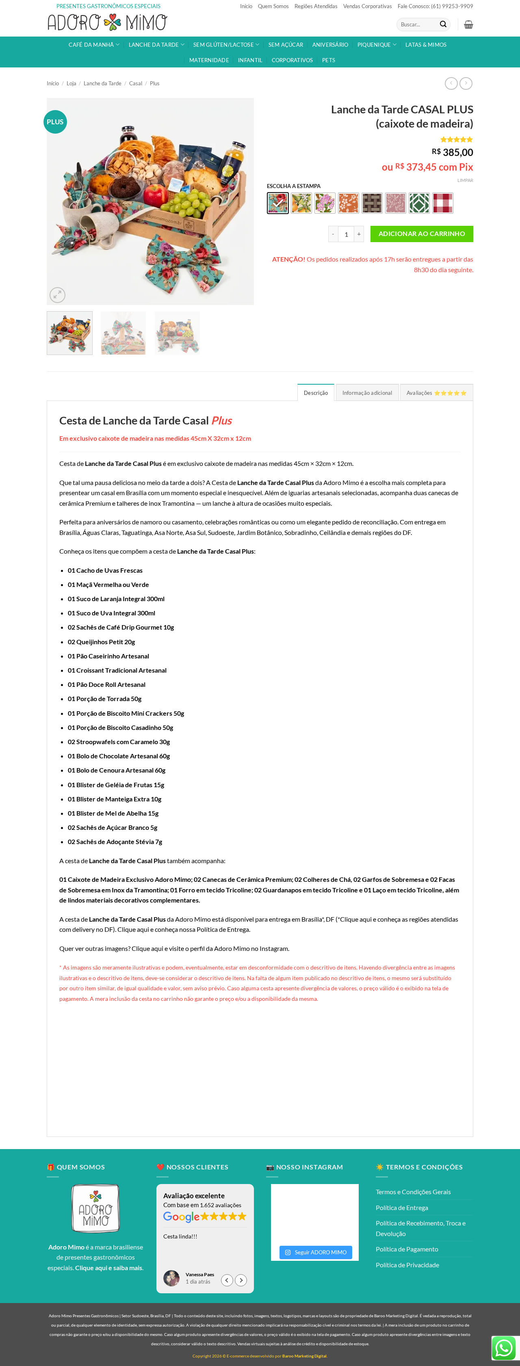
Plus (155, 83)
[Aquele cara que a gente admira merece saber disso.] (337, 1201)
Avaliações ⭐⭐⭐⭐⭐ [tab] (437, 393)
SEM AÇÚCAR (286, 44)
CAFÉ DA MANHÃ (91, 44)
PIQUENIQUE (374, 44)
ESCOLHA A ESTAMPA (294, 186)
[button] (468, 24)
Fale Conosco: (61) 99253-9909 (435, 6)
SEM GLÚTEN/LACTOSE (223, 44)
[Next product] (451, 83)
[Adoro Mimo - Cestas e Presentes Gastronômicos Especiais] (108, 24)
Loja (71, 83)
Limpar (465, 180)
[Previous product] (465, 83)
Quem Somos (273, 6)
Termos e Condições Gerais (413, 1191)
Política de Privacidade (407, 1265)
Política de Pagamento (407, 1249)
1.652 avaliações (220, 1204)
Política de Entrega (402, 1207)
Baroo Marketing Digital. (304, 1355)
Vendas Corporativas (367, 6)
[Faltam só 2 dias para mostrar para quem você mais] (292, 1226)
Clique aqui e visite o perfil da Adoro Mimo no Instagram (210, 948)
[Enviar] (443, 25)
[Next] (239, 201)
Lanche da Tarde (102, 83)
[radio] (278, 203)
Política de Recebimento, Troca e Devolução (421, 1228)
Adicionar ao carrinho (422, 233)
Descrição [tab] (316, 393)
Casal (135, 83)
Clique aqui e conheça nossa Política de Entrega (183, 929)
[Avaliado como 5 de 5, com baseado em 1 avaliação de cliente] (369, 139)
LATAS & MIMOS (425, 44)
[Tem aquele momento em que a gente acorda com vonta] (292, 1201)
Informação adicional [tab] (367, 393)
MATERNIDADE (209, 60)
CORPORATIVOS (292, 60)
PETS (328, 60)
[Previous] (61, 201)
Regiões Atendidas (316, 6)
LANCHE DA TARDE (154, 44)
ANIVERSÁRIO (330, 44)
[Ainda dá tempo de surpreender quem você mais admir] (337, 1226)
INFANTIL (250, 60)
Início (246, 6)
